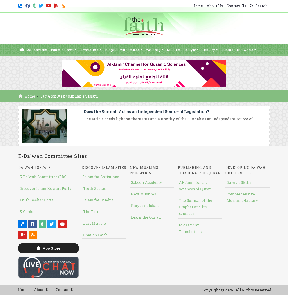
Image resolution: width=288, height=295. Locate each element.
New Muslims (143, 194)
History (208, 49)
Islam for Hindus (98, 199)
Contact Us (236, 5)
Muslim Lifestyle (181, 49)
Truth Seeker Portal (37, 199)
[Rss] (64, 5)
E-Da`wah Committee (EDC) (44, 176)
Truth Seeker (95, 188)
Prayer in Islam (145, 205)
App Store (51, 248)
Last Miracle (94, 223)
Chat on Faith (95, 235)
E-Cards (26, 211)
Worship (153, 49)
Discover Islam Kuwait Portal (46, 188)
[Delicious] (21, 5)
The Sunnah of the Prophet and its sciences (195, 207)
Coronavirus (36, 49)
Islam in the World (237, 49)
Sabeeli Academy (146, 182)
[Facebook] (28, 5)
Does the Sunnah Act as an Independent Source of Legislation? (146, 111)
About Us (215, 5)
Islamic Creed (62, 49)
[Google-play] (57, 5)
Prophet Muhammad (122, 49)
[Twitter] (41, 5)
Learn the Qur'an (146, 217)
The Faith (92, 211)
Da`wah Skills (239, 182)
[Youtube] (49, 5)
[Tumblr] (35, 5)
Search (261, 5)
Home (197, 5)
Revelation (89, 49)
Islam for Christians (101, 176)
